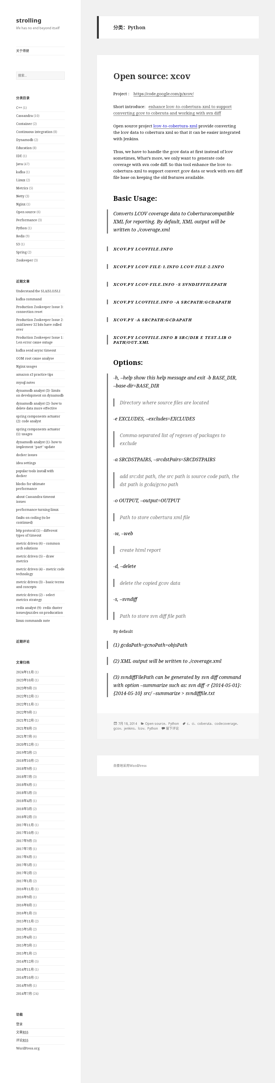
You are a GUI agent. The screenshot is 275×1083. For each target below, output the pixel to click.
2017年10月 (25, 832)
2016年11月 (25, 889)
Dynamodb (24, 140)
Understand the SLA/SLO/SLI (38, 291)
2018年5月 (24, 792)
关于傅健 (22, 51)
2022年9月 (24, 712)
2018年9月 (24, 768)
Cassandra (24, 115)
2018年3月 (24, 809)
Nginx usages (26, 366)
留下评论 (172, 728)
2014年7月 (24, 993)
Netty (20, 196)
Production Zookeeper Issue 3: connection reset (39, 309)
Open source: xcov (151, 76)
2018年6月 (24, 784)
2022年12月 (25, 696)
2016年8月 (24, 905)
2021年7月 (24, 736)
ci (193, 723)
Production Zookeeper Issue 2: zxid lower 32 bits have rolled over (39, 324)
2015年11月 (25, 921)
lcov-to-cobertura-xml (175, 125)
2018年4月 (24, 801)
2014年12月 (25, 961)
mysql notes (25, 382)
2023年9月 (24, 688)
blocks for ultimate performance (30, 486)
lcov (141, 728)
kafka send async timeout (36, 350)
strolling (28, 20)
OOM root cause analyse (35, 358)
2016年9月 (24, 897)
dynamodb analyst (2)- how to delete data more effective (39, 406)
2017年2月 (24, 873)
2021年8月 (24, 728)
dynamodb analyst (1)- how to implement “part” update (39, 444)
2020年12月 (25, 744)
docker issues (26, 455)
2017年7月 (24, 849)
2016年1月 (24, 913)
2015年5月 (24, 929)
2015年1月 (24, 953)
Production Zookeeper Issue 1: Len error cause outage (39, 340)
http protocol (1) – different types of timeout (36, 533)
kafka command (29, 299)
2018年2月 (24, 817)
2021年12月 (25, 720)
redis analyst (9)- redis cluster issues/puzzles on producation (39, 610)
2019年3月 (24, 752)
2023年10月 (25, 680)
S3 (18, 244)
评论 (22, 1040)
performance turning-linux (37, 509)
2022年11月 (25, 704)
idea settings (26, 463)
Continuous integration (34, 132)
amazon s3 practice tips (34, 374)
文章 (22, 1032)
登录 (19, 1024)
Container (24, 123)
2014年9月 (24, 985)
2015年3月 (24, 945)
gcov (117, 728)
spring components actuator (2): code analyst (38, 418)
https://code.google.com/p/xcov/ (163, 93)
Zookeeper (24, 260)
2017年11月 (25, 825)
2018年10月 (25, 760)
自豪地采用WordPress (130, 765)
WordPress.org (27, 1048)
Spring (21, 252)
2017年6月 (24, 857)
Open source (26, 212)
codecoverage (226, 723)
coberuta (204, 723)
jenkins (129, 728)
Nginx (21, 204)
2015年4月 (24, 937)
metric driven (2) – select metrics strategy (35, 597)
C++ (19, 107)
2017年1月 (24, 881)
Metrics (22, 188)
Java (19, 164)
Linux (20, 180)
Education (24, 148)
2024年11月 (25, 672)
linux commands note (33, 620)
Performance (26, 220)
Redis (20, 236)
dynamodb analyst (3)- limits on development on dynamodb (40, 393)
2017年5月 (24, 865)
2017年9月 (24, 840)
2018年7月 (24, 776)
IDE (19, 156)
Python (21, 228)
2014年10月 (25, 977)
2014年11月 (25, 969)
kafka (20, 172)
